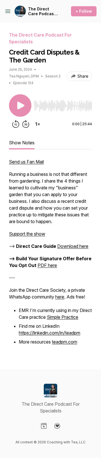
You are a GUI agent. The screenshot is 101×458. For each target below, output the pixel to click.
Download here (72, 246)
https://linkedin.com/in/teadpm (49, 333)
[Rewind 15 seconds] (16, 124)
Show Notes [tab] (22, 142)
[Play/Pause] (20, 105)
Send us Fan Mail (26, 162)
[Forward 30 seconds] (26, 124)
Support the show (27, 234)
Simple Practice (62, 317)
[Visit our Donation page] (57, 426)
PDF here (47, 265)
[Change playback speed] (37, 124)
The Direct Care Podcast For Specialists (43, 11)
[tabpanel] (50, 255)
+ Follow (83, 11)
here (59, 297)
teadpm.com (64, 342)
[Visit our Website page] (44, 426)
